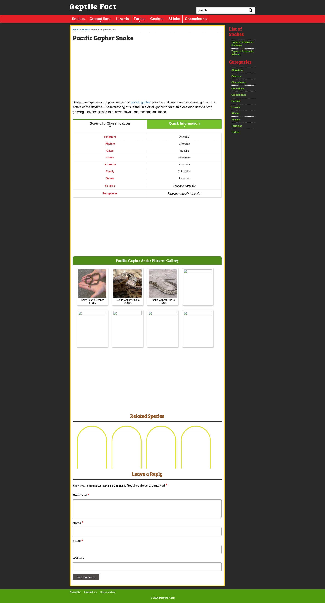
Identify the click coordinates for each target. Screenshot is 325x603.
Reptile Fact (167, 597)
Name (78, 523)
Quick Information (184, 123)
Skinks (174, 19)
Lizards (122, 19)
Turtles (140, 19)
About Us (75, 592)
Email (78, 541)
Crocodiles (237, 88)
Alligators (237, 70)
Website (78, 558)
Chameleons (196, 19)
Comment (81, 495)
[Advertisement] (147, 71)
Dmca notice (107, 592)
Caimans (236, 76)
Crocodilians (101, 19)
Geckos (157, 19)
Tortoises (236, 125)
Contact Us (90, 592)
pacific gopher (141, 102)
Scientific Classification (110, 123)
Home (76, 29)
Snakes (78, 19)
